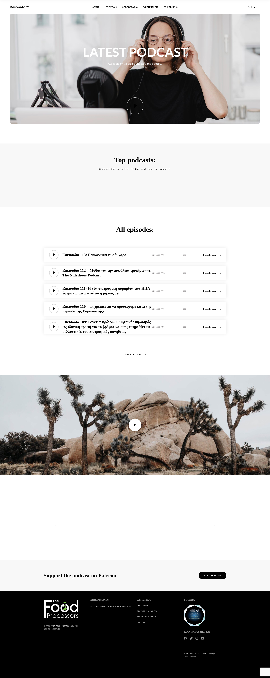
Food (184, 255)
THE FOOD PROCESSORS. (62, 626)
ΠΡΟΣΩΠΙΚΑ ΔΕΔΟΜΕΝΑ (147, 611)
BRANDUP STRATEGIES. (197, 654)
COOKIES (141, 623)
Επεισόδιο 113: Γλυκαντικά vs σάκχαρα (94, 255)
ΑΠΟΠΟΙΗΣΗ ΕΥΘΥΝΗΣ (146, 617)
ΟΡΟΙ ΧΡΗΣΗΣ (143, 605)
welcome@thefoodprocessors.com (110, 606)
